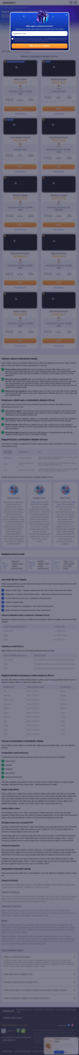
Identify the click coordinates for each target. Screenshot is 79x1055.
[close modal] (66, 15)
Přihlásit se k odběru (39, 46)
